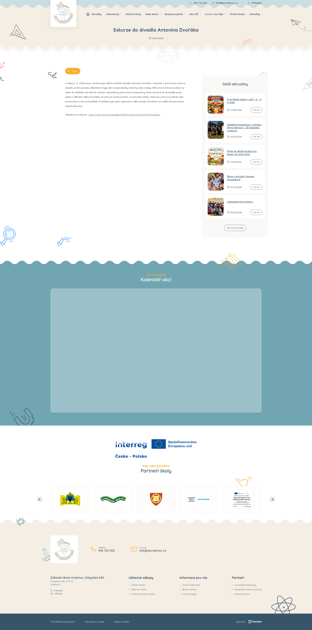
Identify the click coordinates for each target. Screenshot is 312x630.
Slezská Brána (242, 594)
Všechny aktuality (235, 228)
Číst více (256, 110)
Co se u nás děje (214, 14)
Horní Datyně (189, 594)
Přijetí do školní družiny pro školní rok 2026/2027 (242, 153)
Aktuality (96, 14)
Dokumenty (112, 14)
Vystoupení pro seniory (240, 201)
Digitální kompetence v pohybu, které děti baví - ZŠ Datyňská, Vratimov (244, 127)
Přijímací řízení (139, 589)
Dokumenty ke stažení (143, 594)
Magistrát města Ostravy (248, 589)
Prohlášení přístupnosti (62, 621)
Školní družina (189, 589)
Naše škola (152, 14)
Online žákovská (191, 584)
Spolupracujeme (173, 14)
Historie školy (133, 14)
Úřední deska (237, 14)
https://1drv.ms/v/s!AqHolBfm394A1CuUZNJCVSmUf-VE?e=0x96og (124, 114)
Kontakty (255, 14)
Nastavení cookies (94, 621)
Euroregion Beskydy (245, 584)
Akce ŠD (193, 14)
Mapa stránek (121, 621)
